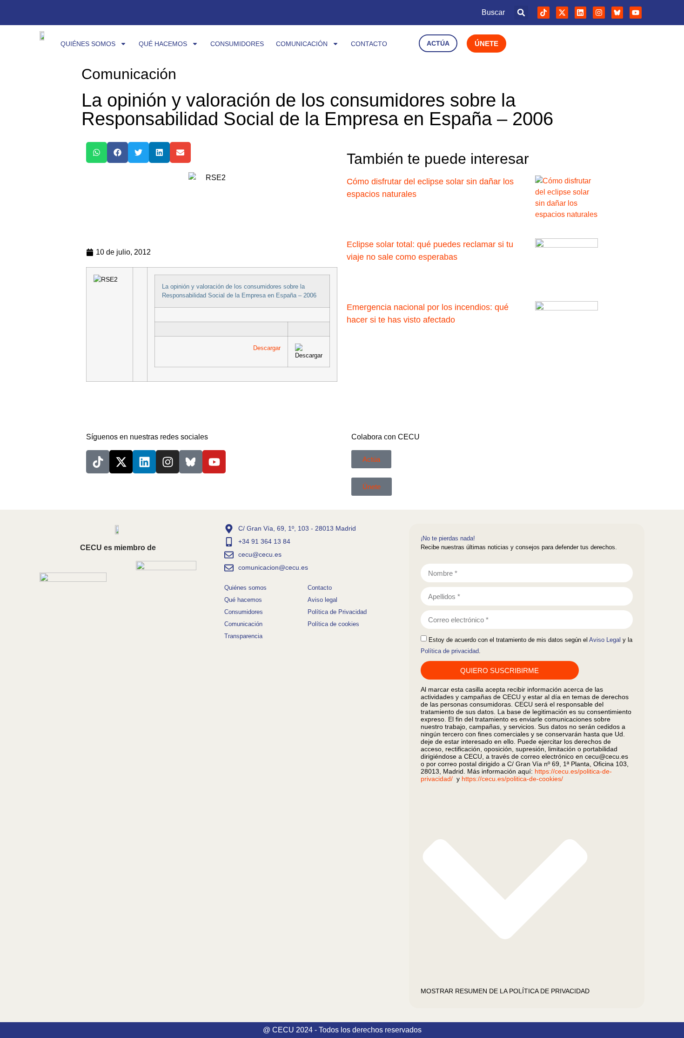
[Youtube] (636, 13)
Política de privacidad (450, 650)
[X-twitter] (562, 13)
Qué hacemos (163, 43)
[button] (521, 13)
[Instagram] (599, 13)
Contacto (369, 43)
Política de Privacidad (337, 611)
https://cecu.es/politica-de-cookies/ (512, 778)
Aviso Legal (605, 639)
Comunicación (302, 43)
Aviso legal (322, 599)
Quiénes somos (87, 43)
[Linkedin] (581, 13)
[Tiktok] (543, 13)
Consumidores (237, 43)
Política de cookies (333, 623)
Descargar (267, 347)
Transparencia (243, 636)
